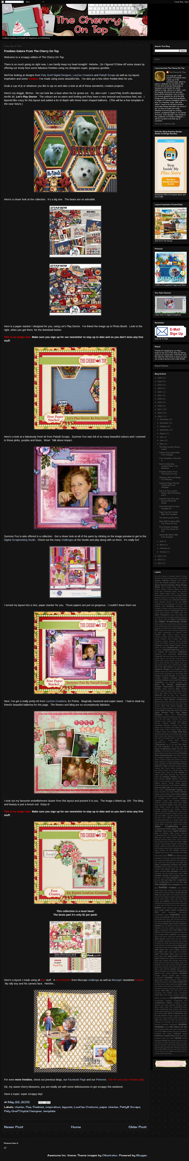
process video (167, 982)
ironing (157, 917)
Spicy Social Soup (161, 736)
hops (166, 903)
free (28, 1107)
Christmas (170, 606)
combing (157, 809)
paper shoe (183, 956)
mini (170, 930)
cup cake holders (160, 815)
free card (169, 860)
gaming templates (169, 892)
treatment (158, 1038)
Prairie (169, 721)
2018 (160, 406)
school (169, 993)
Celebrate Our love (161, 604)
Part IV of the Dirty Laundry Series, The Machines (168, 466)
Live (177, 676)
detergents (175, 822)
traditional (184, 1031)
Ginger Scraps (175, 645)
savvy (180, 990)
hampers (166, 897)
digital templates (180, 831)
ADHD (157, 582)
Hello (164, 656)
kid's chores (166, 919)
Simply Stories (166, 732)
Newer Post (13, 1127)
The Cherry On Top (177, 72)
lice (175, 926)
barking (171, 783)
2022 (160, 392)
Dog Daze (180, 624)
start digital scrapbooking (173, 1013)
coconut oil (169, 807)
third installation (160, 1029)
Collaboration (159, 610)
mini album (178, 930)
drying (169, 839)
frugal (156, 890)
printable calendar (161, 975)
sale (162, 991)
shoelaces (179, 1005)
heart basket (164, 899)
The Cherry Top (177, 746)
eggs (185, 842)
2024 (160, 385)
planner (173, 969)
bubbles (157, 794)
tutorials (164, 1041)
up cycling (183, 1043)
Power (164, 721)
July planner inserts (161, 665)
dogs (160, 837)
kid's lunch (183, 919)
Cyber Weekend (165, 612)
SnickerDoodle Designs (162, 734)
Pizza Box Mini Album (163, 719)
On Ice (169, 704)
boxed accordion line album (164, 792)
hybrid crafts (177, 908)
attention (162, 779)
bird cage (170, 785)
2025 (160, 381)
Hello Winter (170, 656)
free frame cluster (177, 867)
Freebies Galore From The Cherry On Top (168, 473)
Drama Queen (172, 628)
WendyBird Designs (174, 766)
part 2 (167, 958)
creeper (174, 813)
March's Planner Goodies (163, 691)
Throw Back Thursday (172, 753)
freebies (38, 1107)
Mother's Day (175, 697)
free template (161, 884)
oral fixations (180, 943)
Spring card (171, 736)
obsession (172, 943)
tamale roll (166, 1020)
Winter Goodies (176, 768)
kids (156, 921)
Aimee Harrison (182, 582)
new (176, 939)
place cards (159, 969)
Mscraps (116, 980)
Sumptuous (174, 742)
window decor (164, 1051)
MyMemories (159, 699)
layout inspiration (180, 923)
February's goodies (161, 641)
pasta (170, 960)
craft (161, 813)
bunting (167, 794)
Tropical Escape (165, 759)
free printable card (176, 876)
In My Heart (179, 658)
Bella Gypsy (183, 597)
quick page (182, 984)
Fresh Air (172, 643)
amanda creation (170, 777)
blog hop (158, 787)
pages (177, 949)
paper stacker (109, 1107)
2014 (160, 556)
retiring (181, 988)
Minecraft (158, 695)
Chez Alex (183, 604)
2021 (160, 395)
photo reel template (173, 962)
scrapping (177, 1003)
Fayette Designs (173, 634)
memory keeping (181, 928)
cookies (184, 809)
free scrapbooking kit (163, 882)
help (176, 899)
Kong (172, 669)
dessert (157, 822)
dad (156, 817)
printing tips (158, 982)
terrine (167, 1027)
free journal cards (168, 869)
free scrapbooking (180, 880)
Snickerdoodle (174, 734)
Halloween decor (160, 654)
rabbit (164, 986)
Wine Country (165, 768)
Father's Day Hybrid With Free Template (169, 454)
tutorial (178, 1038)
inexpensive (172, 912)
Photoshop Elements (161, 717)
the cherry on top (178, 1027)
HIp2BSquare (173, 652)
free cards (158, 862)
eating (160, 841)
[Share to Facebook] (47, 1102)
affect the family (171, 772)
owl (169, 947)
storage (170, 1015)
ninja (185, 941)
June (162, 440)
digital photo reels (166, 824)
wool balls (177, 1051)
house (170, 903)
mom (160, 936)
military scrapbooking (161, 930)
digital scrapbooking (166, 826)
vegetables (163, 1045)
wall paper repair (179, 1047)
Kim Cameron (178, 667)
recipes (179, 986)
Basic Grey (163, 595)
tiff (180, 1029)
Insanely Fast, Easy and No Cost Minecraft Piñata (169, 501)
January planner (169, 660)
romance (157, 990)
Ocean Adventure (181, 702)
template (49, 1111)
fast (156, 848)
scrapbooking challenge (163, 1000)
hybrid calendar (167, 908)
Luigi (185, 682)
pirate (185, 964)
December (164, 419)
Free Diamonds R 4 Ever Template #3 (169, 507)
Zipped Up (167, 770)
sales (167, 991)
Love (171, 680)
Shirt (172, 727)
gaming (184, 890)
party (172, 958)
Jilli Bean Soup (169, 663)
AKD (161, 582)
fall (174, 846)
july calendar (182, 917)
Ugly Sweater (175, 759)
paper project (163, 956)
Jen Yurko (178, 660)
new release (183, 939)
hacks (185, 894)
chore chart (178, 802)
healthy (157, 899)
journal (162, 917)
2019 (160, 402)
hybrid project (164, 910)
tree (167, 1038)
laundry (165, 923)
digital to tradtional (161, 833)
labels (177, 921)
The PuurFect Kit (166, 751)
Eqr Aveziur (168, 630)
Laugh (162, 671)
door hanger (167, 837)
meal (166, 928)
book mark (174, 787)
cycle (185, 815)
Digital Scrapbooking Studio (19, 539)
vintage (173, 1045)
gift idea (181, 892)
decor (170, 818)
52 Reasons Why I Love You (175, 578)
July (162, 437)
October (163, 426)
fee (167, 850)
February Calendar (161, 637)
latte (160, 923)
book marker (182, 787)
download (175, 837)
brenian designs (180, 792)
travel (177, 1036)
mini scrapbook (170, 934)
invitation (184, 914)
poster (157, 973)
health (185, 897)
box (185, 789)
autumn (175, 779)
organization (158, 947)
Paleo (185, 708)
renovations (164, 988)
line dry (178, 926)
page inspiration (180, 947)
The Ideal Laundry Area (168, 518)
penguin (175, 960)
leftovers (170, 926)
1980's (177, 576)
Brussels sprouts (165, 602)
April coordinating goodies (168, 591)
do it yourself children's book (177, 835)
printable (183, 973)
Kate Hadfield (182, 665)
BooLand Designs (180, 600)
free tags (183, 882)
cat (174, 796)
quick (176, 984)
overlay (165, 947)
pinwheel (172, 964)
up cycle (184, 1040)
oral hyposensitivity (171, 945)
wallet (160, 1049)
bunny (162, 794)
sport (172, 1011)
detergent (169, 822)
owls (171, 947)
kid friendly (158, 919)
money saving (167, 936)
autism (168, 779)
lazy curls (164, 926)
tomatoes (169, 1031)
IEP (174, 658)
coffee (177, 807)
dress (180, 837)
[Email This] (39, 1102)
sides (185, 1005)
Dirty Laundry (159, 624)
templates (159, 1027)
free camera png (160, 860)
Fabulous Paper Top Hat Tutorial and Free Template (169, 485)
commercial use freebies (171, 809)
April (162, 541)
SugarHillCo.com (160, 742)
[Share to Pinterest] (49, 1102)
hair (156, 897)
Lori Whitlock (183, 676)
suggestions (177, 1015)
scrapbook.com (165, 998)
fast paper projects (163, 848)
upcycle (157, 1045)
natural (168, 939)
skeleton (175, 1009)
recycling (157, 988)
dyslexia (184, 839)
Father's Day (160, 635)
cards (170, 796)
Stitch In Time (175, 738)
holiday (184, 899)
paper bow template (180, 952)
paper (161, 952)
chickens (157, 802)
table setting (183, 1018)
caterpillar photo (164, 798)
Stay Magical (166, 738)
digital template (168, 831)
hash (180, 897)
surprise (175, 1018)
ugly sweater (172, 1040)
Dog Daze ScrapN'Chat (172, 626)
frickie (184, 888)
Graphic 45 (162, 652)
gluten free (169, 894)
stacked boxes (179, 1011)
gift (176, 892)
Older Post (138, 1127)
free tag (175, 882)
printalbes (178, 977)
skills (180, 1009)
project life (182, 982)
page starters (169, 949)
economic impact (168, 841)
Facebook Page (77, 1079)
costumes (164, 811)
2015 (160, 416)
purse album (165, 984)
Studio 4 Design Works (169, 740)
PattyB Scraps (107, 75)
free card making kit (180, 860)
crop (178, 813)
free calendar (182, 858)
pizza (170, 967)
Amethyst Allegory (173, 589)
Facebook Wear (181, 632)
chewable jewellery (180, 800)
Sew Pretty (183, 725)
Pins (179, 717)
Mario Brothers (177, 691)
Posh (180, 719)
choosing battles (167, 802)
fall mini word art (181, 846)
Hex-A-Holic (178, 656)
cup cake (184, 813)
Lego (166, 671)
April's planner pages (162, 593)
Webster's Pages (161, 766)
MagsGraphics (168, 687)
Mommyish (158, 697)
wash (164, 1049)
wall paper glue (168, 1047)
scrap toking (168, 995)
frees (179, 888)
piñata (175, 967)
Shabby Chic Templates (162, 727)
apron (156, 779)
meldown (172, 928)
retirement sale (173, 988)
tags (156, 1020)
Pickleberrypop (173, 717)
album (162, 774)
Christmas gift (176, 608)
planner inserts (182, 969)
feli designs (174, 850)
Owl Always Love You (173, 708)
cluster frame (177, 805)
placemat (166, 969)
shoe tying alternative (168, 1005)
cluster (19, 1107)
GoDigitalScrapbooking (170, 650)
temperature (173, 1024)
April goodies (182, 591)
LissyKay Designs (168, 676)
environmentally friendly (168, 844)
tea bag (178, 1020)
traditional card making (163, 1033)
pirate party (158, 967)
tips (164, 1031)
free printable (172, 871)
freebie (163, 887)
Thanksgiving (160, 744)
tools (174, 1031)
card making (181, 794)
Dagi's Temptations (162, 615)
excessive (168, 846)
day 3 (160, 817)
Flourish (184, 641)
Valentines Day (164, 764)
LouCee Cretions (86, 1107)
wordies (157, 1053)
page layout (159, 949)
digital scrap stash (180, 824)
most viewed (176, 936)
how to (174, 903)
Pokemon (175, 719)
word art (184, 1051)
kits (170, 921)
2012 (160, 563)
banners (164, 783)
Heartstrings (172, 654)
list (182, 926)
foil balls (176, 852)
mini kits (181, 932)
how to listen (165, 905)
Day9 (158, 617)
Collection (167, 610)
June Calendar (173, 665)
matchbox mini (159, 928)
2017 (160, 409)
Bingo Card (158, 599)
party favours (178, 958)
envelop (157, 844)
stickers (164, 1016)
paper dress (169, 954)
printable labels (174, 975)
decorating (158, 820)
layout (171, 923)
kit (168, 921)
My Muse (184, 697)
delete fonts (183, 820)
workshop (163, 1053)
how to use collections (179, 905)
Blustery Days (167, 599)
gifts (160, 894)
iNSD (157, 912)
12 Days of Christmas (167, 576)
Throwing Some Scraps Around (171, 754)
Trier (179, 757)
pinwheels (179, 964)
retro (185, 988)
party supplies (163, 960)
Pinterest (101, 1079)
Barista (157, 595)
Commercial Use (176, 610)
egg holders (178, 841)
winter (171, 1051)
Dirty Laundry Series (170, 624)
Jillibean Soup (179, 663)
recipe (174, 986)
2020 (160, 399)
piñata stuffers (182, 967)
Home (76, 1127)
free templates (174, 884)
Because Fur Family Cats (169, 597)
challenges (67, 539)
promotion (158, 984)
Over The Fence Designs (172, 706)
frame (156, 855)
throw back (173, 1029)
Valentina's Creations (166, 762)
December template (174, 617)
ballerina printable (181, 781)
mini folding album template (169, 932)
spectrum (167, 1011)
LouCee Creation (162, 678)
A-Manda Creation (169, 580)
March (162, 545)
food (185, 852)
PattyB (157, 710)
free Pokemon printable (168, 858)
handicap (172, 897)
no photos (158, 943)
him (180, 899)
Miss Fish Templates (179, 695)
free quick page (167, 880)
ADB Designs (182, 580)
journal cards (169, 917)
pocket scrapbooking (179, 971)
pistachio (165, 967)
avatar (181, 779)
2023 (160, 388)
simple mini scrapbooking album (175, 1007)
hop (163, 903)
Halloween (182, 652)
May (162, 444)
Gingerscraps (172, 647)
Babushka (183, 593)
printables (169, 978)
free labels (179, 869)
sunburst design (167, 1018)
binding (164, 785)
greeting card (178, 894)
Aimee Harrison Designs (165, 585)
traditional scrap (180, 1033)
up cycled (158, 1043)
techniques (165, 1024)
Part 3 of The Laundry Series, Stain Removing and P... (169, 493)
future (179, 890)
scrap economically (180, 993)
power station (165, 973)
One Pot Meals (178, 704)
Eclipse (161, 630)
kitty (174, 921)
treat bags (183, 1036)
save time (174, 990)
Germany (166, 645)
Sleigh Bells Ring (179, 732)
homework (158, 903)
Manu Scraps (181, 689)
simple (161, 1007)
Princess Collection (161, 723)
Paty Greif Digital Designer (56, 75)
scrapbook (176, 995)
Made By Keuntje (164, 684)
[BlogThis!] (42, 1102)
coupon (171, 811)
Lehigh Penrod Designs (175, 671)
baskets (184, 783)
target (173, 1020)
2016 (160, 413)
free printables (172, 878)
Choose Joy (160, 606)
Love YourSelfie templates (174, 682)
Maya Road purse (180, 693)
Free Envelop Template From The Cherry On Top (168, 529)
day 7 (165, 817)
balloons (157, 783)
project (174, 982)
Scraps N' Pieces (178, 723)
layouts (67, 1107)
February (164, 548)
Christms (184, 608)
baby (185, 779)
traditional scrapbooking (164, 1036)
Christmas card (166, 608)
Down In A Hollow (162, 628)
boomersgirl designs (174, 790)
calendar (173, 794)
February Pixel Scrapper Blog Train (174, 639)
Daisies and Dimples (176, 615)
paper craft (159, 954)
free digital (179, 862)
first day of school (167, 852)
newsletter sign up (177, 941)
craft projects (167, 813)
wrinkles (169, 1053)
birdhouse (177, 785)
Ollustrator (110, 1155)
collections (183, 807)
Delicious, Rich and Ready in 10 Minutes (170, 478)
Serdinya (174, 725)
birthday (184, 785)
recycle (184, 986)
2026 (160, 378)
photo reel (162, 962)
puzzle (172, 984)
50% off (163, 578)
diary (181, 822)
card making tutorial (161, 796)
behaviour (158, 785)
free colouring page (169, 862)
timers (161, 1031)
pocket (168, 971)
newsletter (168, 941)
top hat (178, 1031)
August (163, 433)
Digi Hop (167, 619)
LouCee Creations (83, 75)
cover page (178, 811)
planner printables (160, 971)
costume (157, 811)
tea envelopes (166, 1022)
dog (156, 837)
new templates (159, 941)
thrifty (167, 1029)
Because (157, 597)
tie (178, 1029)
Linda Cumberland (166, 673)
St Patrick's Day (181, 736)
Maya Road (168, 693)
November (164, 423)
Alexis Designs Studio (169, 587)
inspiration (53, 1107)
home (172, 901)
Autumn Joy (175, 593)
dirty (165, 835)
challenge (93, 980)
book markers (159, 789)
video (169, 1045)
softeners (161, 1011)
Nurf (173, 702)
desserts (163, 822)
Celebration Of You (174, 604)
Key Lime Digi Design (164, 667)
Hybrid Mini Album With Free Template (168, 536)
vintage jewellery (181, 1045)
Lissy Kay (175, 673)
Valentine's (176, 762)
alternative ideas (174, 774)
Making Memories (168, 689)
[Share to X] (44, 1102)
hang (177, 897)
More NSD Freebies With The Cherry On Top (169, 522)
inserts (166, 914)
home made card (181, 901)
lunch (185, 926)
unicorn (178, 1040)
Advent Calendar (169, 583)
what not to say (172, 1049)
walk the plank (159, 1047)
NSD (166, 699)
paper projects (173, 956)
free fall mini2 (166, 867)
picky (167, 964)
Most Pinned (166, 697)
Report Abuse (161, 366)
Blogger (141, 1155)
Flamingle (172, 641)
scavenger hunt (160, 993)
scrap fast (159, 995)
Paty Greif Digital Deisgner (23, 1111)
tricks (172, 1038)
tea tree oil (176, 1022)
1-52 (158, 576)
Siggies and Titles (181, 727)
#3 (155, 576)
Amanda (163, 589)
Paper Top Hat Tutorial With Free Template (168, 513)
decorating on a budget (170, 820)
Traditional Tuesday (171, 757)
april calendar (182, 777)
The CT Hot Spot (171, 744)
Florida (178, 641)
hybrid (158, 907)
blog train (166, 787)
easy (156, 841)
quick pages (158, 986)
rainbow (169, 986)
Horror (162, 658)
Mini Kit (166, 695)
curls (181, 815)
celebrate (175, 798)
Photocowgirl (182, 715)
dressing (163, 839)
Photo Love (169, 714)
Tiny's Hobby (177, 755)
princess (175, 973)
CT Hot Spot (177, 602)
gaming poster (159, 892)
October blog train (161, 704)
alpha (166, 774)
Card (185, 602)
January (163, 552)
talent (160, 1020)
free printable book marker (174, 873)
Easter (179, 628)
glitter (164, 894)
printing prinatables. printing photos (175, 980)
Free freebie (164, 643)
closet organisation (161, 805)
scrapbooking (178, 997)
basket (177, 783)
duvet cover (176, 839)
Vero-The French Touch (178, 764)
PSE (181, 708)
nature (173, 939)
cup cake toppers (173, 815)
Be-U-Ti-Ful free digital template (177, 595)
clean (185, 803)
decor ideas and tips (180, 817)
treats (163, 1038)
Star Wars (158, 738)
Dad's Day (183, 612)
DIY (173, 612)
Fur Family (179, 643)
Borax (157, 602)
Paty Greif (174, 710)
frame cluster (163, 855)
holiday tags (159, 901)
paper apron (168, 952)
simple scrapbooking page (163, 1009)
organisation (182, 945)
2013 (160, 560)
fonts (181, 852)
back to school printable (162, 781)
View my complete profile (165, 124)
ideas (163, 912)
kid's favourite (175, 919)
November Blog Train (165, 702)
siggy (156, 1007)
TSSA (185, 742)
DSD (176, 613)
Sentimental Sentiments (162, 725)
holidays (167, 901)
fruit (175, 890)
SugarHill (184, 740)
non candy (165, 943)
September (164, 430)
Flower (157, 643)
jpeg (176, 917)
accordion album (177, 770)
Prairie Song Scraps (179, 721)
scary (185, 990)
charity (165, 800)
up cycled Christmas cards (170, 1043)
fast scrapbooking (175, 848)
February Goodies (174, 637)
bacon (173, 781)
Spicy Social (183, 734)
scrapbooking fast (180, 1000)
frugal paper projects (166, 890)
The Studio (176, 751)
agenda (181, 772)
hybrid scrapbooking (179, 910)
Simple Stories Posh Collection (165, 729)
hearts (172, 899)
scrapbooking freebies (163, 1003)
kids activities (162, 921)
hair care (160, 897)
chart (170, 800)
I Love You (168, 658)
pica (163, 964)
